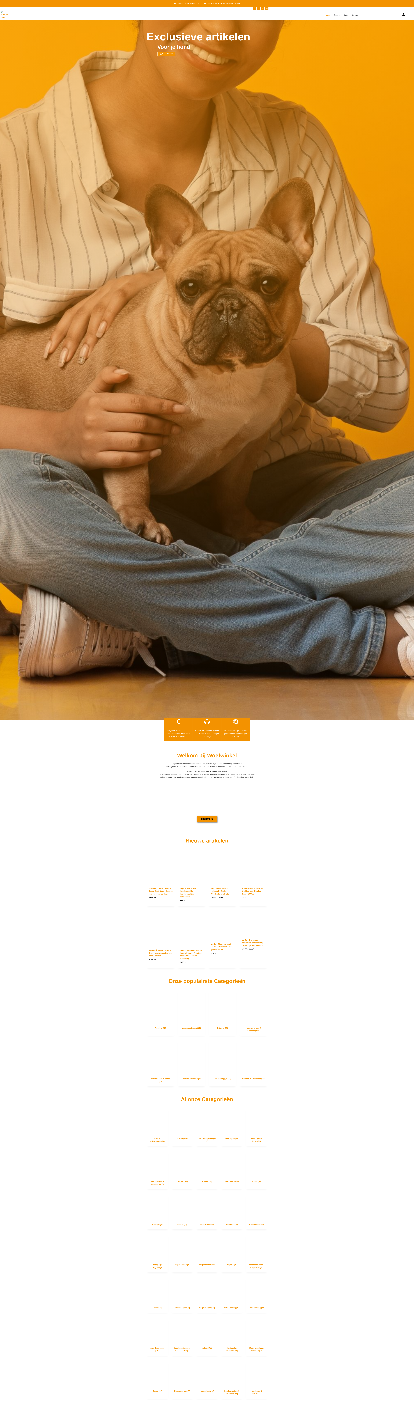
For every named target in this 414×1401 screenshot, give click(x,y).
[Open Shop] (339, 15)
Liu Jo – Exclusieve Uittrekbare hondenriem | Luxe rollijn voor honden (252, 943)
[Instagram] (258, 8)
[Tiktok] (262, 8)
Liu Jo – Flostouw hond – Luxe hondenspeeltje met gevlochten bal (221, 947)
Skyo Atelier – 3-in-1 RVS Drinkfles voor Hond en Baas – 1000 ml (252, 891)
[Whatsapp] (266, 8)
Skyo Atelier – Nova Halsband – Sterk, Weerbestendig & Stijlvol (221, 891)
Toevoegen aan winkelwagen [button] (161, 905)
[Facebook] (254, 8)
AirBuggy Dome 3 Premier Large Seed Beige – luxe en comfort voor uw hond (160, 891)
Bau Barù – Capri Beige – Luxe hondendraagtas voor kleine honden (160, 953)
